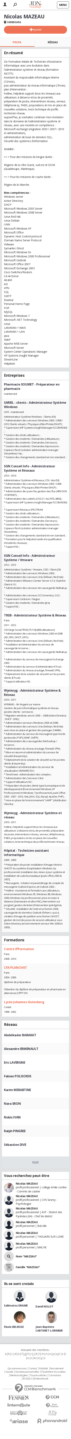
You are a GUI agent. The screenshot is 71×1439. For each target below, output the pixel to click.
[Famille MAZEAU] (9, 1267)
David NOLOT (44, 1306)
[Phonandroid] (52, 1420)
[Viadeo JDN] (52, 1413)
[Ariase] (19, 1421)
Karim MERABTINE (17, 1090)
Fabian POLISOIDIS (17, 1076)
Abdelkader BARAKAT (20, 1035)
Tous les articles (38, 1375)
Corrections (55, 1375)
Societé (9, 1372)
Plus (35, 1162)
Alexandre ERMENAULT (21, 1049)
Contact (33, 1368)
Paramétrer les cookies (53, 1372)
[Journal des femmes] (19, 1397)
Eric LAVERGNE (14, 1062)
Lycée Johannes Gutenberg (24, 1002)
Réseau (53, 42)
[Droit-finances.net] (52, 1405)
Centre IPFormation (19, 949)
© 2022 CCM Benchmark (35, 1378)
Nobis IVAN (12, 1117)
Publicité (43, 1368)
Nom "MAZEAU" (26, 1256)
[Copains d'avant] (19, 1413)
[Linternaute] (19, 1405)
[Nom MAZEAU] (9, 1256)
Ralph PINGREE (15, 1131)
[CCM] (52, 1397)
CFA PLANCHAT (15, 967)
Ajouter (37, 29)
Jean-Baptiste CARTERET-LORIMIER (49, 1328)
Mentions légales (19, 1375)
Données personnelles (27, 1372)
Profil (17, 42)
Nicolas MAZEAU (27, 1183)
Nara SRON (12, 1103)
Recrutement (57, 1368)
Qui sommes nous (17, 1368)
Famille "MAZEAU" (28, 1267)
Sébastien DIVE (15, 1145)
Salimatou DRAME (16, 1305)
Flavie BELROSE (14, 1327)
